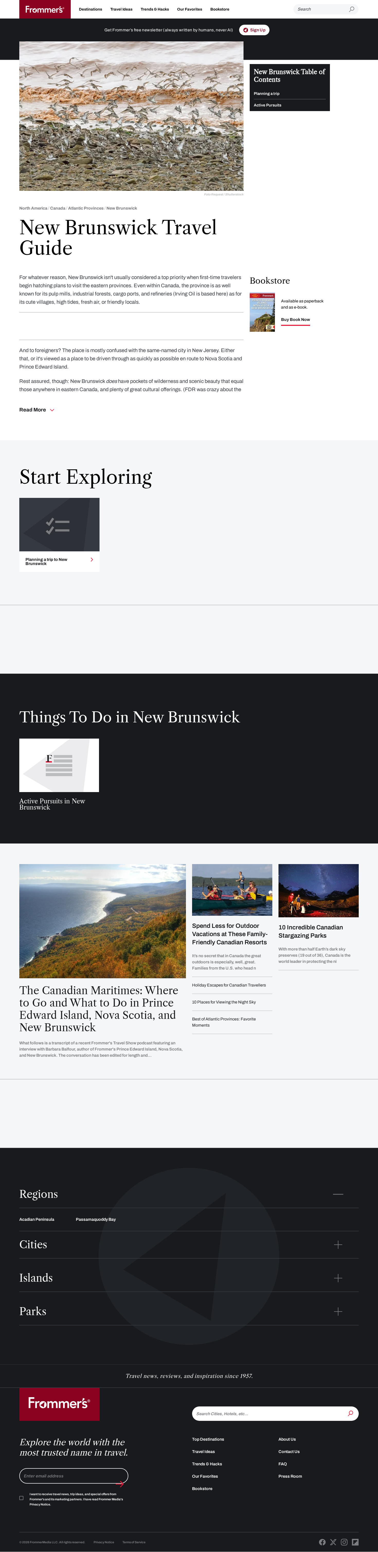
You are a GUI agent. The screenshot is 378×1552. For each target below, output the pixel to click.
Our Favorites (189, 9)
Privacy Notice (104, 1542)
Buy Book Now (295, 320)
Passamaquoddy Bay (96, 1219)
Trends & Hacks (155, 9)
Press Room (290, 1476)
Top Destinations (208, 1439)
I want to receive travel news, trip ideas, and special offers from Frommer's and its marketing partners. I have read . (76, 1499)
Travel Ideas (121, 9)
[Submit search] (353, 9)
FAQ (282, 1464)
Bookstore (219, 9)
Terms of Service (134, 1542)
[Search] (351, 1413)
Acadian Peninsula (36, 1219)
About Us (287, 1439)
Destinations (90, 9)
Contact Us (289, 1451)
